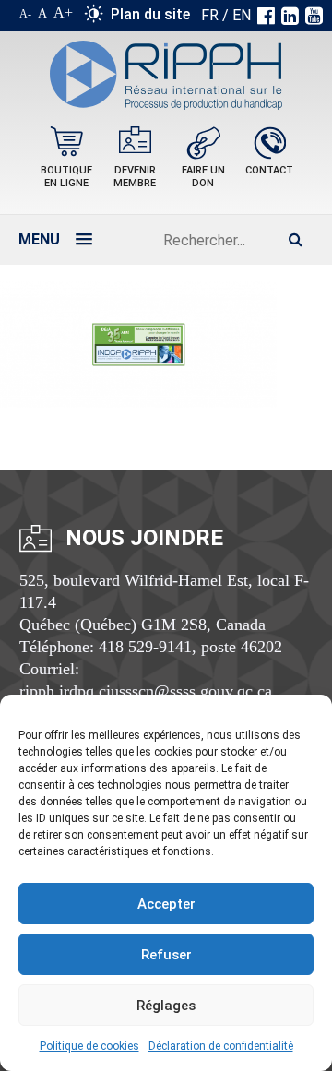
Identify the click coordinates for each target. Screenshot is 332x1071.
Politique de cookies (89, 1046)
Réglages (166, 1005)
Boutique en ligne (66, 176)
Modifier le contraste (93, 17)
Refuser (166, 954)
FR (210, 15)
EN (241, 15)
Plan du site (150, 14)
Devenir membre (134, 176)
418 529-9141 (145, 646)
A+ (63, 12)
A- (25, 13)
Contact (269, 170)
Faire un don (203, 176)
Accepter (166, 904)
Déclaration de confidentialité (220, 1046)
